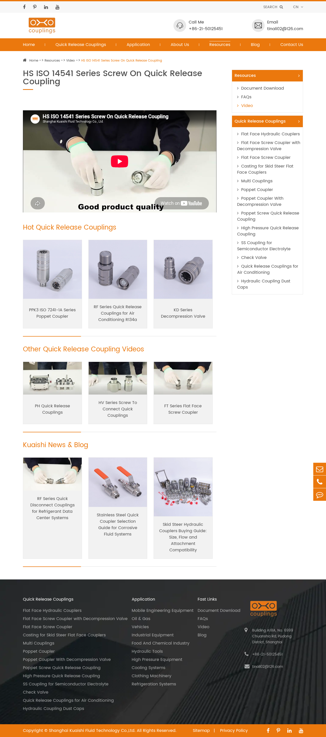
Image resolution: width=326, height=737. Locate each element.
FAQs (246, 97)
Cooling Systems (148, 667)
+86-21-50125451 (206, 29)
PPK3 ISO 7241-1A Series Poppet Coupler (52, 313)
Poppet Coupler (257, 189)
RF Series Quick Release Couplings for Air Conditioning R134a (118, 313)
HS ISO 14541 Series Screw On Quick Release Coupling (121, 60)
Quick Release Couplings (81, 44)
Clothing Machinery (151, 676)
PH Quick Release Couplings (52, 409)
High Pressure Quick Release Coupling (268, 231)
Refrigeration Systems (154, 684)
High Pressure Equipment (157, 659)
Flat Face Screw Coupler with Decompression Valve (268, 145)
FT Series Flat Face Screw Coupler (183, 409)
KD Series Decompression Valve (183, 313)
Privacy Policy (234, 730)
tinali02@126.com (285, 29)
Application (138, 44)
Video (70, 60)
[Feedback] (319, 494)
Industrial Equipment (153, 635)
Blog (255, 44)
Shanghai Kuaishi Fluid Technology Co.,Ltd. (92, 730)
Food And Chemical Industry (160, 643)
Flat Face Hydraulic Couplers (270, 134)
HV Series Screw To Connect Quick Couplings (118, 409)
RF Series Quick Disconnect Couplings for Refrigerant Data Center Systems (52, 508)
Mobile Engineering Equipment (163, 610)
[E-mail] (319, 469)
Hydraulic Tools (147, 651)
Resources (219, 44)
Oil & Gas (141, 618)
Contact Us (291, 44)
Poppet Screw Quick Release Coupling (268, 216)
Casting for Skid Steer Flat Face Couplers (265, 169)
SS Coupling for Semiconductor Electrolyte (264, 246)
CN (296, 7)
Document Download (262, 88)
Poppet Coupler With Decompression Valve (260, 201)
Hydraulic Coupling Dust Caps (263, 284)
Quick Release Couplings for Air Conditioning (267, 269)
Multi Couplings (257, 181)
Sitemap (202, 730)
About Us (180, 44)
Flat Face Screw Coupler (266, 157)
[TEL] (319, 482)
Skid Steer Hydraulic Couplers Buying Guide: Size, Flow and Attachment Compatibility (183, 537)
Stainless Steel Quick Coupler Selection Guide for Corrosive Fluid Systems (118, 525)
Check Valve (254, 257)
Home (29, 44)
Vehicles (140, 627)
